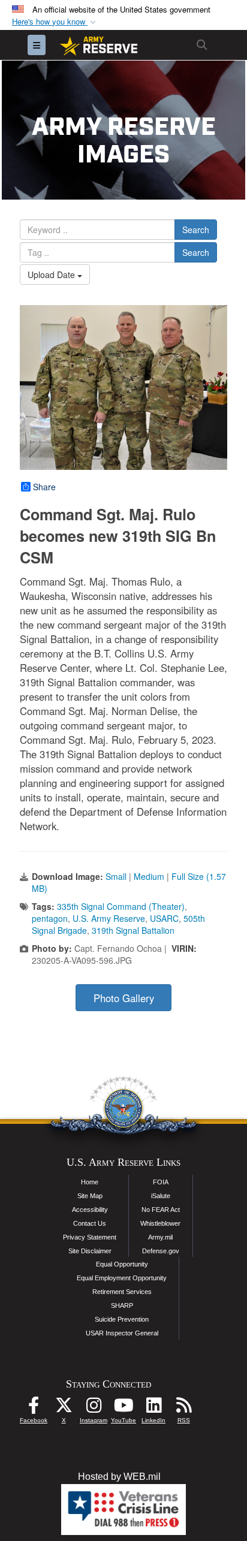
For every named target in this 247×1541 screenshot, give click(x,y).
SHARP (122, 1305)
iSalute (160, 1195)
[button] (55, 22)
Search (195, 230)
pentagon (50, 918)
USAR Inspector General (122, 1333)
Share (44, 486)
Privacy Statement (89, 1237)
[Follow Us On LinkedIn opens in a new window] (153, 1408)
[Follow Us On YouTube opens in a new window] (123, 1408)
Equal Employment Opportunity (122, 1277)
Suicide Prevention (122, 1319)
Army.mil (160, 1237)
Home (89, 1182)
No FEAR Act (160, 1209)
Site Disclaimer (90, 1250)
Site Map (90, 1195)
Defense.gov (160, 1250)
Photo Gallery (124, 998)
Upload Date (52, 275)
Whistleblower (160, 1223)
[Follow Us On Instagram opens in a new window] (94, 1408)
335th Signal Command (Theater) (121, 906)
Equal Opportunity (122, 1264)
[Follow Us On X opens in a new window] (64, 1408)
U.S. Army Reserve (109, 918)
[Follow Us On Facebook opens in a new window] (34, 1408)
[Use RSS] (183, 1408)
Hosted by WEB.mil (119, 1476)
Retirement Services (122, 1291)
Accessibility (90, 1209)
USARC (164, 918)
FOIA (160, 1182)
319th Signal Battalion (133, 930)
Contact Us (89, 1223)
